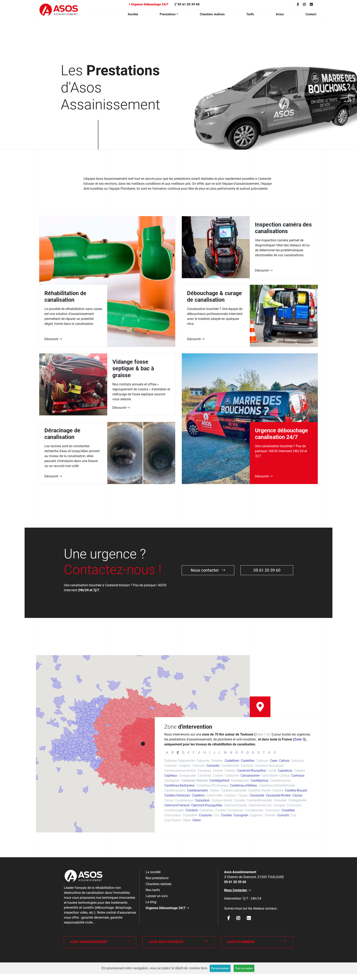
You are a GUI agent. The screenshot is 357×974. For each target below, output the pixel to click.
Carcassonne (249, 775)
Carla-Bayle (269, 775)
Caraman (204, 775)
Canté (272, 771)
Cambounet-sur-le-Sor (180, 771)
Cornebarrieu (254, 810)
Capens (299, 771)
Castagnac (172, 780)
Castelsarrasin (197, 790)
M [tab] (225, 753)
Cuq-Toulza (172, 820)
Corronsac (272, 810)
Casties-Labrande (233, 790)
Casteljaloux (260, 780)
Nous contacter (205, 570)
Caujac (243, 795)
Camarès (212, 766)
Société (133, 14)
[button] (143, 744)
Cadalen (217, 761)
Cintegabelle (297, 800)
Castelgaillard (219, 780)
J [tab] (214, 753)
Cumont (283, 815)
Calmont (198, 766)
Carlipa (284, 775)
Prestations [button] (168, 14)
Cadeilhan (232, 761)
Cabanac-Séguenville (179, 761)
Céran (196, 820)
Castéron (198, 795)
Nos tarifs (153, 890)
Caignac (185, 766)
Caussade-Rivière (278, 795)
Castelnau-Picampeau (212, 785)
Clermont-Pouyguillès (206, 805)
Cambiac (247, 766)
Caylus (297, 795)
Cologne (279, 805)
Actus (280, 14)
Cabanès (202, 761)
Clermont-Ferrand (176, 805)
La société (153, 872)
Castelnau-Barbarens (179, 785)
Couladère (190, 815)
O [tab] (237, 753)
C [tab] (178, 753)
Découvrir (51, 339)
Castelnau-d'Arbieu (243, 785)
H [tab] (204, 753)
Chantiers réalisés (212, 14)
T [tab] (264, 753)
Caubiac (230, 795)
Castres (277, 790)
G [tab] (199, 753)
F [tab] (194, 753)
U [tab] (269, 753)
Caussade (257, 795)
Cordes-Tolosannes (229, 810)
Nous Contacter (236, 890)
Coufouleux (172, 815)
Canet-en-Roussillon (251, 771)
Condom (192, 810)
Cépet (186, 820)
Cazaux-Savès (221, 800)
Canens (230, 771)
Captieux (170, 775)
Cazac (168, 800)
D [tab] (183, 753)
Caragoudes (187, 775)
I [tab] (209, 753)
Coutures (205, 815)
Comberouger (174, 810)
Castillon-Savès (259, 790)
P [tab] (242, 753)
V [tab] (275, 753)
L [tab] (219, 753)
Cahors (284, 761)
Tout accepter (244, 968)
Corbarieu (207, 810)
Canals (218, 771)
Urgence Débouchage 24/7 (149, 4)
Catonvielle (214, 795)
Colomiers (294, 805)
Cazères (239, 800)
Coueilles (288, 810)
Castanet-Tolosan (195, 780)
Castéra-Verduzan (177, 795)
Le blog (151, 902)
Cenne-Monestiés (259, 800)
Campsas (204, 771)
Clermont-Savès (235, 805)
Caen (273, 761)
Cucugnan (240, 815)
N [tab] (231, 753)
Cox (216, 815)
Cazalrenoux (184, 800)
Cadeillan (248, 761)
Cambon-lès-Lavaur (269, 766)
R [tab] (253, 753)
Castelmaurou (280, 780)
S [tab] (258, 753)
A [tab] (167, 753)
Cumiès (270, 815)
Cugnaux (256, 815)
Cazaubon (202, 800)
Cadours (262, 761)
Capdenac (285, 771)
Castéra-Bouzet (296, 790)
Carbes (218, 775)
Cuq (293, 815)
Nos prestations (157, 878)
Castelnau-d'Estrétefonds (277, 785)
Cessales (280, 800)
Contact (311, 14)
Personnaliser (220, 968)
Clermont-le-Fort (259, 805)
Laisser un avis (157, 896)
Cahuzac (297, 761)
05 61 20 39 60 (188, 4)
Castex (214, 790)
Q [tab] (247, 753)
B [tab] (172, 753)
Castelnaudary (174, 790)
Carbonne (232, 775)
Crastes (226, 815)
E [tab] (188, 753)
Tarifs (250, 14)
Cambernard (230, 766)
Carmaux (298, 775)
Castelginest (240, 780)
